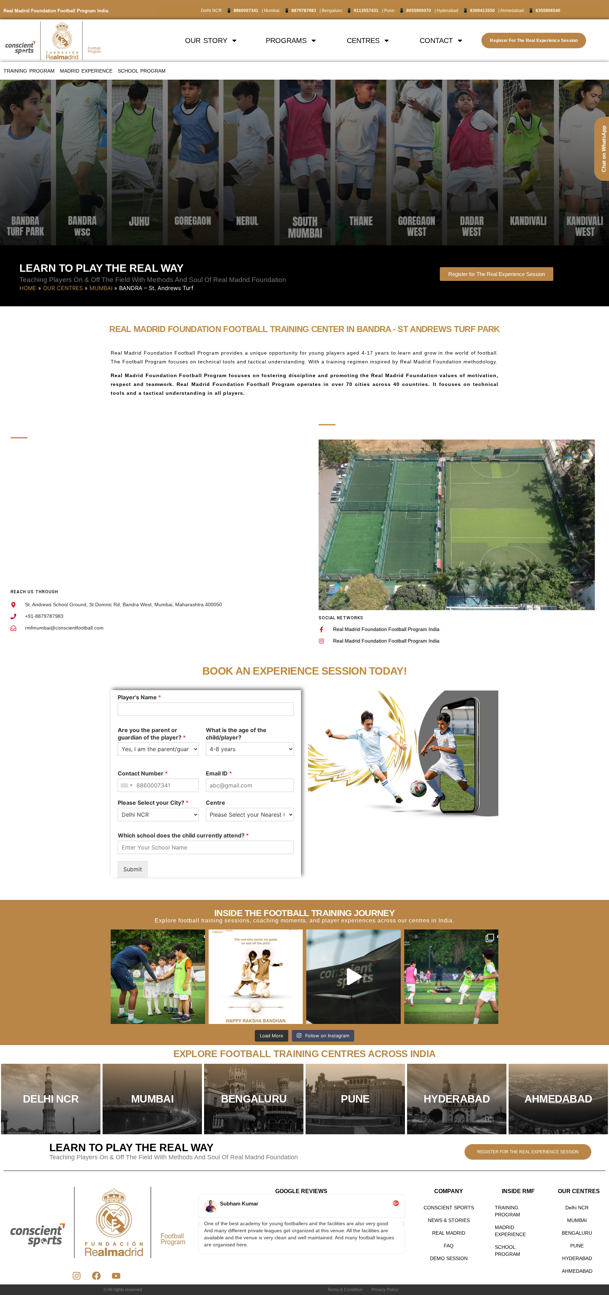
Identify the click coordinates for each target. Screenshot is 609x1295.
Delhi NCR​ (51, 1099)
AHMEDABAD (577, 1271)
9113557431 (366, 10)
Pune (355, 1099)
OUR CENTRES (63, 287)
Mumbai (152, 1099)
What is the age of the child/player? (236, 733)
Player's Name (139, 697)
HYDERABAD (577, 1258)
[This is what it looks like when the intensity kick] (451, 976)
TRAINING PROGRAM (29, 71)
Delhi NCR (577, 1207)
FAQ (449, 1245)
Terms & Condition (345, 1289)
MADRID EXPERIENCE (86, 71)
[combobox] (126, 785)
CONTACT (436, 40)
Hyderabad (457, 1099)
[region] (304, 162)
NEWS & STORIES (449, 1220)
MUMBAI (101, 287)
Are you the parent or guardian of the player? (152, 733)
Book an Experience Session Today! (304, 671)
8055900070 (418, 10)
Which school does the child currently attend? (183, 835)
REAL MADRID (448, 1233)
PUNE (577, 1245)
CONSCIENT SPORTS (449, 1207)
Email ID (219, 773)
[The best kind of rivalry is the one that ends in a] (256, 976)
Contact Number (143, 773)
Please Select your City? (153, 802)
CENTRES (363, 40)
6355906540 (548, 10)
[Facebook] (96, 1275)
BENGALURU (577, 1233)
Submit (132, 869)
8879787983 (303, 10)
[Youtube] (116, 1275)
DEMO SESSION (449, 1258)
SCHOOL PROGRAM (142, 71)
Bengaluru (254, 1099)
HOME (27, 287)
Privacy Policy (384, 1289)
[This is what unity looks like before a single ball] (158, 976)
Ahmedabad (558, 1099)
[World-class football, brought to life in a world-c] (353, 976)
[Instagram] (77, 1275)
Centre (215, 802)
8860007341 (246, 10)
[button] (199, 1223)
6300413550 (482, 10)
